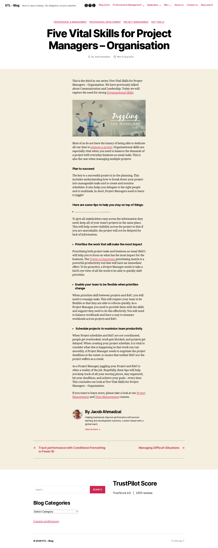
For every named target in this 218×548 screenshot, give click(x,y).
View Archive (92, 429)
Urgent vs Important (102, 259)
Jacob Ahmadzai (102, 56)
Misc (166, 5)
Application (152, 5)
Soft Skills (157, 22)
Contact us (192, 5)
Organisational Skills (120, 92)
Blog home (104, 5)
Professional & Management (127, 5)
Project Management (136, 22)
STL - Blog (12, 5)
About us (179, 5)
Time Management (107, 397)
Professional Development (105, 22)
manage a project (101, 147)
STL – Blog (47, 541)
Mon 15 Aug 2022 (125, 56)
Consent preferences (46, 521)
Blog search (207, 5)
